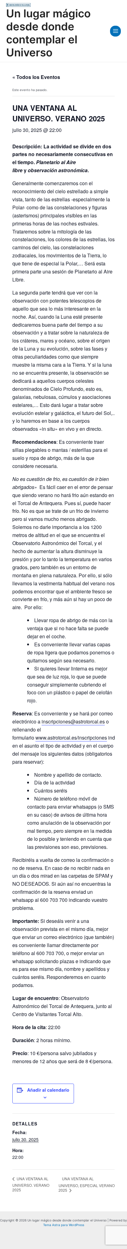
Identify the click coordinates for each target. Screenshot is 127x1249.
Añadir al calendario (48, 1090)
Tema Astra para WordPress (63, 1225)
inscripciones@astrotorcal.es (73, 721)
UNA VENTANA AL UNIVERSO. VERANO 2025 (30, 1184)
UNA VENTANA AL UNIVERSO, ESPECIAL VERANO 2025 (87, 1184)
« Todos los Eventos (36, 77)
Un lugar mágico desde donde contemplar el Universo (48, 33)
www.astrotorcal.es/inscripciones (71, 737)
